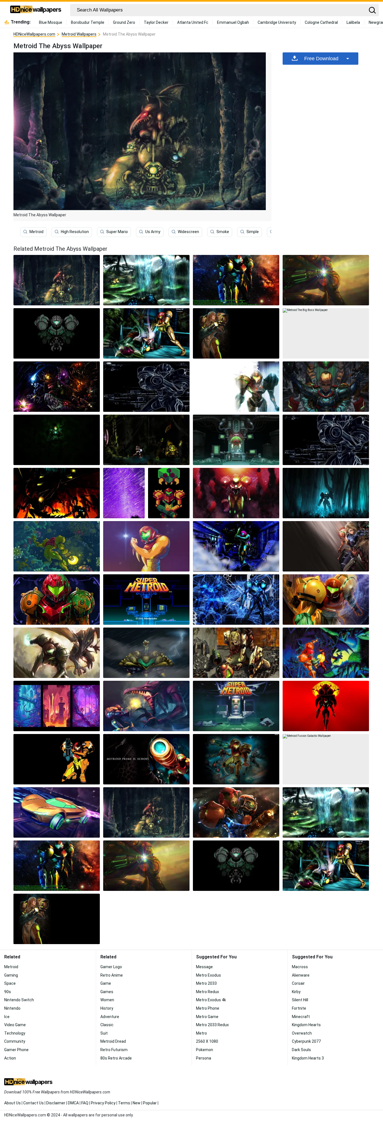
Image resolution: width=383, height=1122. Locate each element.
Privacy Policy (103, 1103)
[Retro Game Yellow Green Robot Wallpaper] (169, 493)
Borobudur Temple (87, 22)
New (136, 1103)
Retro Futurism (114, 1049)
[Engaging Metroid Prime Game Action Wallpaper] (236, 386)
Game (105, 983)
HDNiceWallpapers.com (34, 34)
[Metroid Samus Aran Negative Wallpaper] (146, 386)
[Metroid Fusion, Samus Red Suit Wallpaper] (236, 493)
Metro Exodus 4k (211, 1000)
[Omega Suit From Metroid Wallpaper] (236, 280)
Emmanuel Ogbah (233, 22)
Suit (104, 1033)
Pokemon (204, 1049)
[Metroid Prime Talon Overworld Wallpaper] (146, 280)
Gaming (11, 975)
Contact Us (33, 1103)
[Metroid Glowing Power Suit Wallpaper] (326, 599)
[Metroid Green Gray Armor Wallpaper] (56, 333)
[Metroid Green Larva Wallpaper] (236, 440)
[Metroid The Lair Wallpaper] (56, 546)
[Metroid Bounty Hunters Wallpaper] (236, 759)
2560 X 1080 (207, 1041)
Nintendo (12, 1008)
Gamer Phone (16, 1049)
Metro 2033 (206, 983)
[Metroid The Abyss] (56, 280)
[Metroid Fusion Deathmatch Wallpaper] (146, 706)
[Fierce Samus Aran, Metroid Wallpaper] (326, 386)
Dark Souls (301, 1049)
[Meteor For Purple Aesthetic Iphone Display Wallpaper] (124, 493)
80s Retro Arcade (116, 1058)
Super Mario (117, 231)
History (106, 1008)
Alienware (301, 975)
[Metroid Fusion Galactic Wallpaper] (326, 759)
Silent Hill (300, 1000)
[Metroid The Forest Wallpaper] (326, 493)
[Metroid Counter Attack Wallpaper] (56, 653)
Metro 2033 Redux (212, 1025)
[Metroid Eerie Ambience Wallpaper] (56, 440)
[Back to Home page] (35, 10)
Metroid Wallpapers (79, 34)
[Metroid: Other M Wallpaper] (146, 333)
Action (10, 1058)
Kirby (296, 991)
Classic (107, 1025)
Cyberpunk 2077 (306, 1041)
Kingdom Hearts (306, 1025)
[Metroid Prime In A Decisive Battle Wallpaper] (146, 759)
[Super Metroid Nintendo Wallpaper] (146, 599)
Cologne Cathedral (321, 22)
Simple (252, 231)
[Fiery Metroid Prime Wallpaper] (56, 493)
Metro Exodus (208, 975)
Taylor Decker (156, 22)
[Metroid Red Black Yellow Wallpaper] (326, 706)
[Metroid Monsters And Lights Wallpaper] (56, 386)
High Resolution (75, 231)
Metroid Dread (113, 1041)
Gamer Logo (111, 967)
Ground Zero (124, 22)
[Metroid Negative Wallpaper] (326, 440)
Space (10, 983)
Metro (201, 1033)
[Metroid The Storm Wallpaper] (146, 653)
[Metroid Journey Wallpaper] (56, 706)
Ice (7, 1016)
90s (7, 991)
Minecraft (301, 1016)
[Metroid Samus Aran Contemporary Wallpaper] (326, 546)
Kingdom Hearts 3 (308, 1058)
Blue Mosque (50, 22)
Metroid (36, 231)
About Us (12, 1103)
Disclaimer (55, 1103)
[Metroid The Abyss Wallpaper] (146, 812)
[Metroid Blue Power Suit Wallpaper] (236, 546)
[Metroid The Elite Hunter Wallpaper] (56, 759)
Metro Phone (207, 1008)
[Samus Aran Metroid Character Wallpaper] (236, 812)
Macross (300, 967)
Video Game (15, 1025)
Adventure (109, 1016)
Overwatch (302, 1033)
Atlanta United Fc (192, 22)
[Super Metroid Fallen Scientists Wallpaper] (236, 706)
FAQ (84, 1103)
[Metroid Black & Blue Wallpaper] (236, 599)
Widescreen (188, 231)
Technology (14, 1033)
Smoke (222, 231)
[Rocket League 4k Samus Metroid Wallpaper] (56, 812)
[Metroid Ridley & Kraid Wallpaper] (326, 653)
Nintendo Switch (19, 1000)
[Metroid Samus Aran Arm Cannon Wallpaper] (326, 280)
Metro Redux (207, 991)
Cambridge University (277, 22)
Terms (124, 1103)
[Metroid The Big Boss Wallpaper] (326, 333)
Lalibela (353, 22)
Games (106, 991)
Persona (203, 1058)
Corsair (298, 983)
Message (204, 967)
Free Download (321, 58)
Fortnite (299, 1008)
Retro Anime (111, 975)
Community (14, 1041)
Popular (150, 1103)
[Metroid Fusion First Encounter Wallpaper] (146, 440)
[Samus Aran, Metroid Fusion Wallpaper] (146, 546)
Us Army (152, 231)
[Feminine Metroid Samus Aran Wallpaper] (236, 333)
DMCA (73, 1103)
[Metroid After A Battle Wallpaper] (236, 653)
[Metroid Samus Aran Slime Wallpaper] (56, 599)
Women (107, 1000)
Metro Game (207, 1016)
